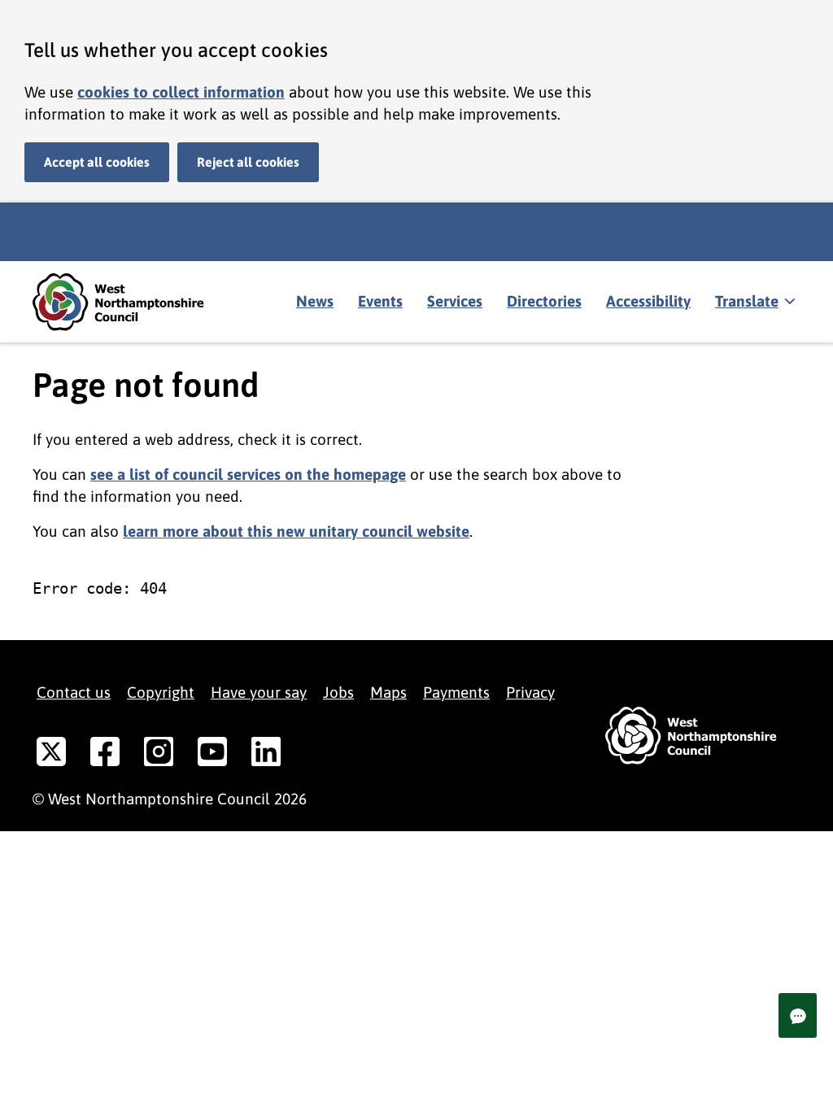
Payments (456, 692)
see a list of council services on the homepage (248, 474)
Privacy (530, 692)
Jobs (338, 692)
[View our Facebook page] (105, 755)
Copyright (160, 692)
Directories (544, 301)
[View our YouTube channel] (212, 755)
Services (454, 301)
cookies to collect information (181, 92)
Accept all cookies (97, 162)
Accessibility (648, 301)
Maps (388, 692)
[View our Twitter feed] (51, 755)
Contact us (74, 692)
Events (380, 301)
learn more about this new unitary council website (296, 531)
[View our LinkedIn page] (266, 755)
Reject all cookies (248, 162)
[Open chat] (797, 1015)
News (315, 301)
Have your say (259, 692)
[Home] (130, 302)
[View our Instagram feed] (158, 755)
